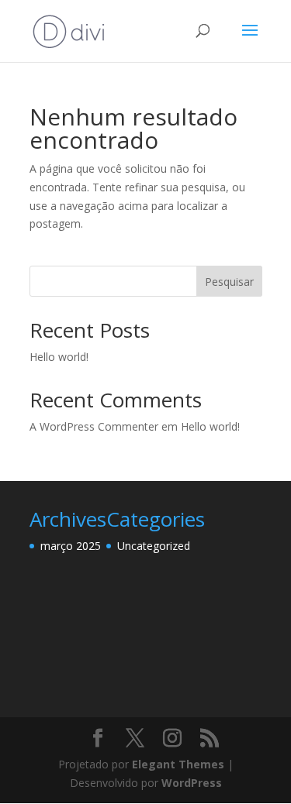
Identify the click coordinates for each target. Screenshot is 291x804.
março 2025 (70, 545)
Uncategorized (153, 545)
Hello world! (58, 356)
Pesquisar (229, 281)
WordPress (191, 782)
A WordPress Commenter (93, 426)
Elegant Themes (178, 764)
